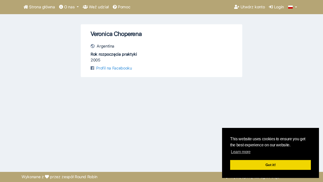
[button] (292, 7)
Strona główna (41, 7)
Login (278, 7)
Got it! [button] (270, 165)
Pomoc (123, 7)
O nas (69, 7)
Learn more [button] (240, 152)
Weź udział (98, 7)
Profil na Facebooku (114, 68)
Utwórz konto (252, 7)
